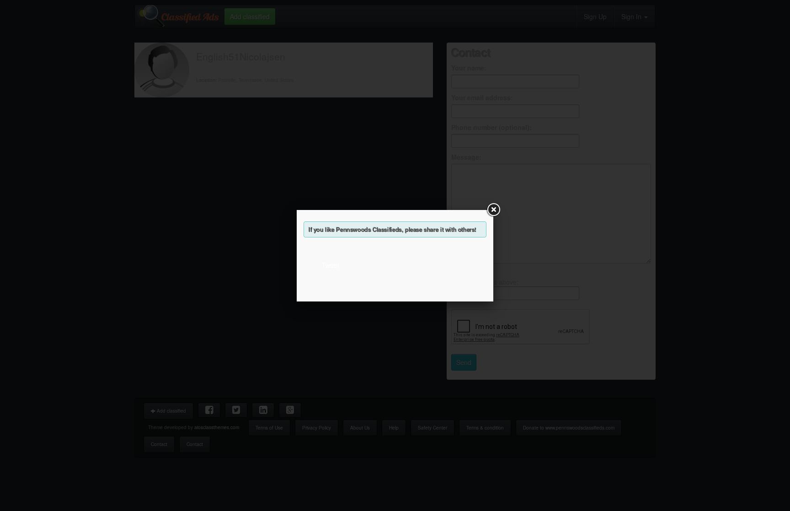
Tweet (330, 264)
